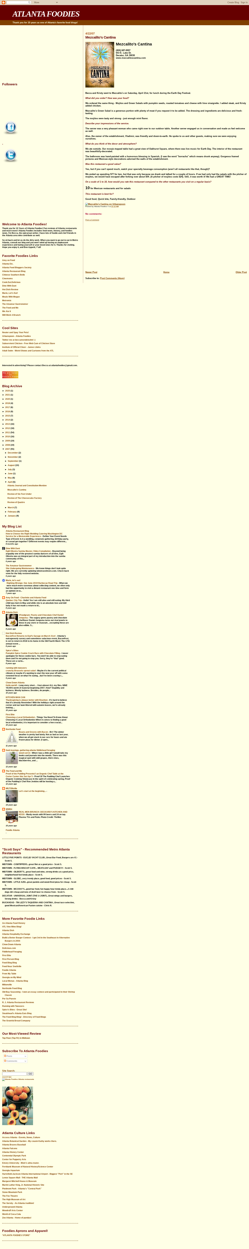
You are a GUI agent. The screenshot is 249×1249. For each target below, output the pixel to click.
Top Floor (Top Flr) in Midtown (16, 1038)
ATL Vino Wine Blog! (12, 927)
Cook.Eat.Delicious (11, 282)
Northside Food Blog (12, 988)
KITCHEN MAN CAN (15, 697)
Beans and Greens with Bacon (33, 732)
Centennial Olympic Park (14, 1156)
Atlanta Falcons (9, 1148)
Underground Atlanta (12, 1207)
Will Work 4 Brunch (11, 315)
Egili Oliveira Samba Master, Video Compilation (28, 551)
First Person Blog (10, 959)
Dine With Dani (9, 286)
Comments (11, 1061)
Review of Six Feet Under (19, 494)
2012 (8, 428)
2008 (8, 445)
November (13, 457)
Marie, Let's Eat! (10, 293)
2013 (8, 424)
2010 (8, 436)
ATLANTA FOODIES (46, 13)
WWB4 (9, 809)
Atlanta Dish (12, 612)
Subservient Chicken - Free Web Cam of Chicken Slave (28, 343)
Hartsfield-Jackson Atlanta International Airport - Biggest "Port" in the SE (37, 1174)
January (12, 516)
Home (166, 272)
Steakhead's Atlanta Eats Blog (17, 1013)
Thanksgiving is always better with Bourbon (27, 700)
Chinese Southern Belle (13, 275)
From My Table (9, 973)
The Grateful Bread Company (16, 1020)
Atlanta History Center (13, 1152)
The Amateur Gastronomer (15, 304)
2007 (8, 449)
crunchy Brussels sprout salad (21, 670)
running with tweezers (16, 668)
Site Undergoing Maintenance (20, 568)
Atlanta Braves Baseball (14, 1145)
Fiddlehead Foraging (12, 952)
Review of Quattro (16, 502)
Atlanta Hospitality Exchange (16, 934)
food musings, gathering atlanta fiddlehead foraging (30, 750)
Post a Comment (92, 220)
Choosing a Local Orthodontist (20, 717)
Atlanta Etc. (7, 264)
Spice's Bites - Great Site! (14, 1009)
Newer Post (91, 272)
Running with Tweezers (13, 1006)
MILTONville (11, 788)
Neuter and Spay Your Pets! (15, 332)
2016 (8, 411)
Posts (9, 1056)
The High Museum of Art (13, 1199)
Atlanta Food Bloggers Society (17, 267)
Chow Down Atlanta (15, 682)
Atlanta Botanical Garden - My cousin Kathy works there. (29, 1141)
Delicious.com (9, 948)
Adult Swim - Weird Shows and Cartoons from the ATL (28, 351)
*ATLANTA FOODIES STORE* (16, 1235)
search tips (7, 1077)
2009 (8, 441)
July (10, 469)
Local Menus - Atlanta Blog (15, 981)
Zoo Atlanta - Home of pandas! (16, 1218)
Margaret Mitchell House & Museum (19, 1181)
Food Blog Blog (9, 963)
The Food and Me (10, 308)
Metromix (6, 300)
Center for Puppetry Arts (14, 1159)
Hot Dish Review (10, 289)
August (11, 465)
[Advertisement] (166, 245)
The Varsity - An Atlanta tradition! (18, 1203)
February (12, 512)
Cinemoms (7, 278)
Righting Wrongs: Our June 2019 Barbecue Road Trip (32, 583)
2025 (8, 391)
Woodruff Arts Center (12, 1210)
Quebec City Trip (14, 600)
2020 (8, 399)
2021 (8, 395)
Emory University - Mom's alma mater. (20, 1163)
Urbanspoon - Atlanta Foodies (16, 336)
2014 (8, 420)
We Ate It (6, 311)
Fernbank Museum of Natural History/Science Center (27, 1167)
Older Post (241, 272)
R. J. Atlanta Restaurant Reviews (18, 1002)
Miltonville (7, 984)
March (11, 507)
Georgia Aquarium (11, 1170)
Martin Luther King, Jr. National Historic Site (23, 1185)
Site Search (8, 1071)
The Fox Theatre (10, 1196)
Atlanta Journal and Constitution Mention (27, 485)
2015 (8, 416)
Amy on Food (8, 260)
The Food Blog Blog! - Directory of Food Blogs (24, 1017)
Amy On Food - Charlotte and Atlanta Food (26, 597)
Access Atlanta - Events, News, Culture (21, 1137)
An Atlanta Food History (13, 923)
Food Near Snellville (11, 966)
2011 (8, 432)
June (10, 473)
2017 (8, 407)
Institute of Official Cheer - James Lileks (21, 347)
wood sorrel (25, 753)
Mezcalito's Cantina (16, 490)
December (13, 453)
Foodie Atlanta (13, 830)
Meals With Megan (11, 297)
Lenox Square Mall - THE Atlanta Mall (20, 1177)
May (10, 478)
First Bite (10, 714)
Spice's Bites (12, 650)
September (13, 461)
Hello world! (12, 685)
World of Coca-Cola (11, 1214)
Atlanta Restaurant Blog (13, 271)
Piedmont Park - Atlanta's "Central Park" (22, 1188)
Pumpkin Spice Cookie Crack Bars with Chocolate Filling (33, 653)
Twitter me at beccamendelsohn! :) (18, 340)
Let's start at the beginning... (32, 791)
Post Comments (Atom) (112, 278)
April (10, 482)
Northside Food (13, 729)
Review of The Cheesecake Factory (24, 498)
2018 (8, 403)
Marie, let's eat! (13, 580)
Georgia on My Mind (11, 977)
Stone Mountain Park (12, 1192)
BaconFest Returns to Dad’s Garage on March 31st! (31, 636)
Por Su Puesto (9, 999)
